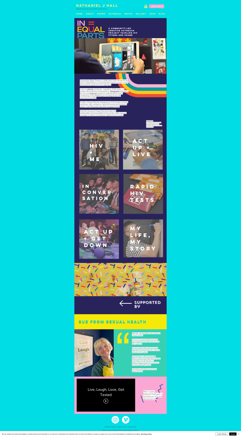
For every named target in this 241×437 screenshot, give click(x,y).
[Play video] (106, 401)
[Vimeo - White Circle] (125, 420)
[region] (99, 150)
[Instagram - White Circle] (115, 420)
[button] (145, 6)
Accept (233, 434)
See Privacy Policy (146, 434)
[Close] (239, 433)
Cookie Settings (222, 434)
